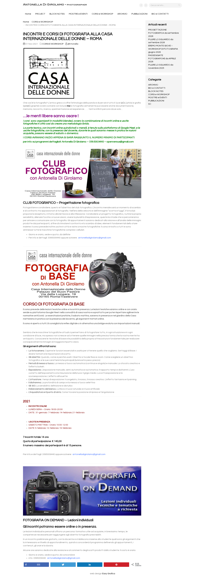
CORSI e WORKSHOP (102, 14)
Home (28, 14)
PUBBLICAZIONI (139, 14)
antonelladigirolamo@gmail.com (94, 238)
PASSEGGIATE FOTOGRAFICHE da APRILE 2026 (162, 58)
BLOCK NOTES (57, 14)
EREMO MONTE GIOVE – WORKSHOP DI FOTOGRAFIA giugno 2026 (163, 49)
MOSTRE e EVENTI (78, 14)
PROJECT (40, 14)
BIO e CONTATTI (160, 14)
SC (149, 104)
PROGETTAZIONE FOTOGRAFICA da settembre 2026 (163, 33)
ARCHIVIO (122, 14)
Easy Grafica (108, 573)
